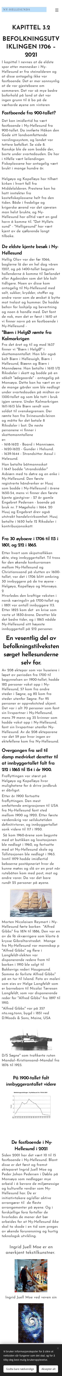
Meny (56, 9)
